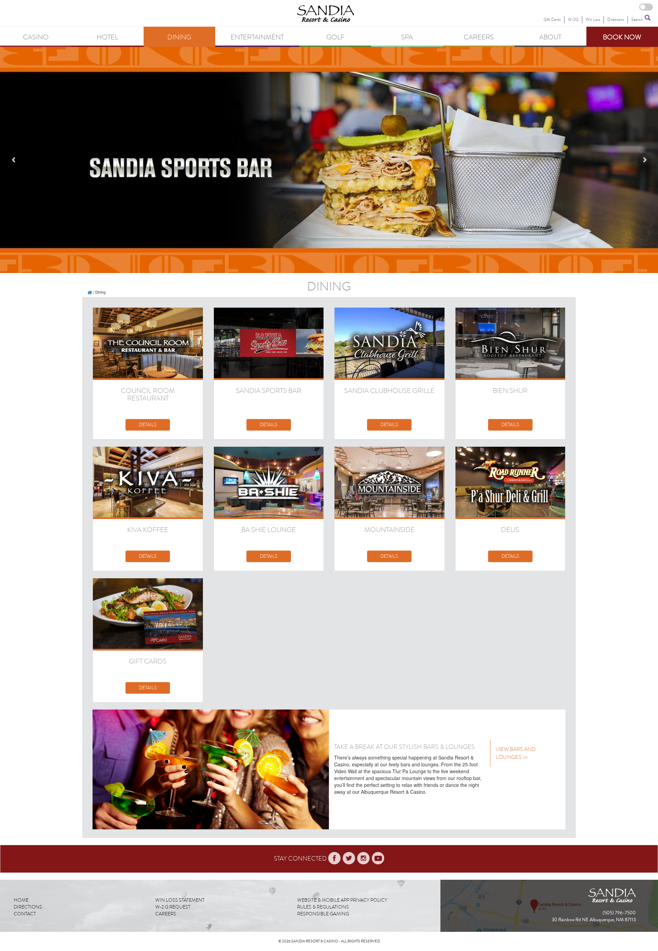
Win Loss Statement (180, 900)
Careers (165, 914)
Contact (25, 914)
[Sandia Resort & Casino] (89, 292)
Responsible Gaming (323, 914)
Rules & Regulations (323, 907)
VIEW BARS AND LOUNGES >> (516, 753)
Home (21, 900)
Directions (28, 907)
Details (148, 424)
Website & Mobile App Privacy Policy (342, 900)
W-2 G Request (173, 907)
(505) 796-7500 (619, 913)
